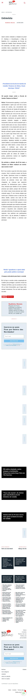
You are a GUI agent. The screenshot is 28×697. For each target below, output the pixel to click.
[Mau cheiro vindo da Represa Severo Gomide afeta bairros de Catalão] (20, 572)
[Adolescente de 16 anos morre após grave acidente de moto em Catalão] (14, 506)
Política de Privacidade (11, 345)
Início (3, 12)
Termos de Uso (16, 344)
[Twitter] (14, 26)
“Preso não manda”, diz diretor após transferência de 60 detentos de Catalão (13, 495)
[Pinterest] (17, 26)
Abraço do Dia (22, 548)
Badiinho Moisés (10, 22)
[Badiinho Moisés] (3, 22)
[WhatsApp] (21, 26)
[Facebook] (10, 26)
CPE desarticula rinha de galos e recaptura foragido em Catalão (20, 605)
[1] (23, 694)
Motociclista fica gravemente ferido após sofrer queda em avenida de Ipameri (7, 612)
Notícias (10, 297)
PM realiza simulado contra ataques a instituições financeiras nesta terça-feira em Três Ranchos (7, 562)
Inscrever (14, 341)
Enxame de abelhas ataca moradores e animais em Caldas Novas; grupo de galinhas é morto (6, 606)
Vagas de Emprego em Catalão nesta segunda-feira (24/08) (7, 619)
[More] (24, 26)
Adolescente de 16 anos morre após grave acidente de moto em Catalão (13, 516)
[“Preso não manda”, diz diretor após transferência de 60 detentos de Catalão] (14, 485)
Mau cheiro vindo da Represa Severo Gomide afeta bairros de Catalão (20, 594)
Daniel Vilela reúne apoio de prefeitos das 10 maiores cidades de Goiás (6, 599)
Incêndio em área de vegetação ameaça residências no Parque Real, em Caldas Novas (20, 600)
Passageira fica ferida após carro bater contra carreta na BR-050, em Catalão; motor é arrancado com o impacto (21, 613)
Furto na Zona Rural (7, 548)
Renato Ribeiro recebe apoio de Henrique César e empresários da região (19, 620)
